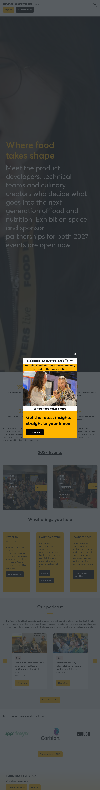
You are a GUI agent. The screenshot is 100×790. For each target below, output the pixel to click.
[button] (75, 354)
